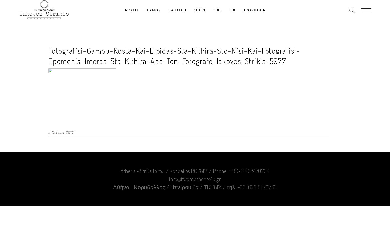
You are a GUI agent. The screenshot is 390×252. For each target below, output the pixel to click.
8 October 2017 (61, 132)
